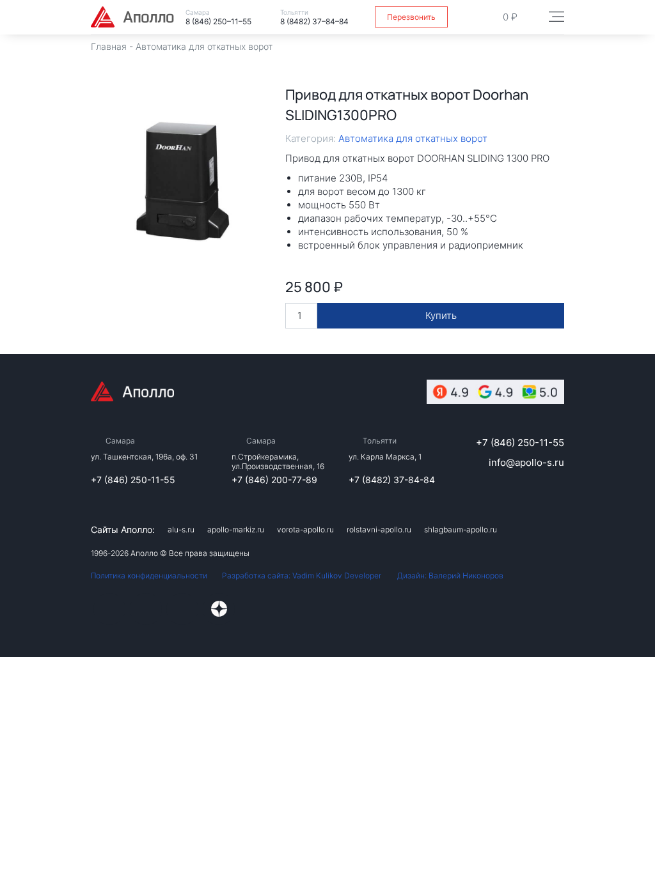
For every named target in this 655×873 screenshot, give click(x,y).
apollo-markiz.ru (235, 529)
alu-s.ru (181, 529)
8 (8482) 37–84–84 (314, 21)
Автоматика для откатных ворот (204, 46)
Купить (441, 315)
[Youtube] (146, 609)
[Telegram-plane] (182, 609)
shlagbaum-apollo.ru (460, 529)
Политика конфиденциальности (149, 575)
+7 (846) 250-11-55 (133, 479)
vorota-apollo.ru (305, 529)
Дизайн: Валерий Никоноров (450, 575)
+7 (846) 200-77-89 (274, 479)
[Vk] (109, 609)
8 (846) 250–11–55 (218, 21)
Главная (109, 46)
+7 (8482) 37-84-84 (392, 479)
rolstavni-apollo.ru (379, 529)
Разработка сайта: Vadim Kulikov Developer (301, 575)
